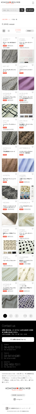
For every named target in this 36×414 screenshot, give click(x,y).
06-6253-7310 (12, 347)
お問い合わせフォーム (19, 339)
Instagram (19, 399)
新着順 (29, 31)
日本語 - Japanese (17, 395)
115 (25, 316)
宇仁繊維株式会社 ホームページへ (18, 408)
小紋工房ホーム (6, 19)
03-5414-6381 (12, 356)
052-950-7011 (12, 364)
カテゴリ (31, 10)
